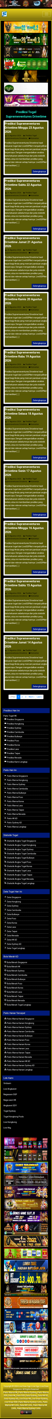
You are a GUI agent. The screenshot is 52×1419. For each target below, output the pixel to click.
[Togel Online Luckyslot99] (26, 1278)
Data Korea (11, 923)
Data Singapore (13, 897)
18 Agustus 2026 (14, 364)
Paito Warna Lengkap (16, 827)
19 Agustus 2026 (14, 307)
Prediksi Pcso (12, 741)
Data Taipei (11, 931)
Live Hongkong (10, 1122)
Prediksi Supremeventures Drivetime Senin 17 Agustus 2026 (23, 471)
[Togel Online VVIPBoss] (26, 27)
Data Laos (11, 927)
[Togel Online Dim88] (26, 39)
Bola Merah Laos (14, 992)
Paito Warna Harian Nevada (19, 1057)
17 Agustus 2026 (14, 422)
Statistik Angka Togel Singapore (21, 841)
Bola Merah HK (13, 966)
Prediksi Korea (13, 745)
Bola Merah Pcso (14, 983)
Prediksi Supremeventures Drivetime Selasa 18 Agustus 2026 (24, 413)
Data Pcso (11, 918)
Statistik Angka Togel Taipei (19, 875)
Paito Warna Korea (15, 801)
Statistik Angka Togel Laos (18, 870)
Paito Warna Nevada (15, 814)
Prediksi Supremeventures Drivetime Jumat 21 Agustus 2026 (23, 242)
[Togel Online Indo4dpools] (26, 1266)
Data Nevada (12, 935)
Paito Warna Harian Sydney (19, 1027)
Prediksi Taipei (13, 753)
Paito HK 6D (11, 818)
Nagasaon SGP (10, 1094)
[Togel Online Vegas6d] (26, 1192)
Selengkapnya (39, 171)
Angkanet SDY (10, 1105)
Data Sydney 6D (13, 944)
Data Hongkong (13, 902)
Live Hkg (7, 1128)
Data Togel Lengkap (15, 948)
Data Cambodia (13, 910)
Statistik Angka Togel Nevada (20, 879)
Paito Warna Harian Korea (18, 1044)
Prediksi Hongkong (15, 724)
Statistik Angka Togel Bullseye (20, 858)
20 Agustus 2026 (14, 250)
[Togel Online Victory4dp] (26, 1168)
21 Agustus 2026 (14, 193)
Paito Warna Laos (14, 805)
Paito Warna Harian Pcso (17, 1040)
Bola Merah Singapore (16, 962)
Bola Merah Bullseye (15, 979)
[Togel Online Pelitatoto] (26, 88)
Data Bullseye (12, 914)
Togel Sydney (9, 1111)
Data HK (11, 1395)
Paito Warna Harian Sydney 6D (20, 1065)
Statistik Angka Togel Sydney (20, 849)
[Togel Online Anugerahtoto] (26, 1315)
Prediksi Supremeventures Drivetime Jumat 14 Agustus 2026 (23, 642)
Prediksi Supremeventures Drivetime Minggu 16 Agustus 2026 (24, 528)
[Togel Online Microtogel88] (26, 1143)
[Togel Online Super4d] (26, 52)
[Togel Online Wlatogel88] (26, 1229)
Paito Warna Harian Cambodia (20, 1031)
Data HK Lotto (26, 1405)
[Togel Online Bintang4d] (26, 1217)
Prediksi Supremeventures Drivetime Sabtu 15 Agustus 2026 (23, 585)
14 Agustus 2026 (14, 593)
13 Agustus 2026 (14, 650)
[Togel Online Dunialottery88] (26, 1302)
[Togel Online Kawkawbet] (26, 1180)
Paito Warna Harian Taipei (18, 1053)
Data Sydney (12, 906)
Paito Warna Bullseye (16, 793)
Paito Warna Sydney (15, 784)
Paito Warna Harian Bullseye (19, 1036)
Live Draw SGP (11, 1402)
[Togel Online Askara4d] (26, 1204)
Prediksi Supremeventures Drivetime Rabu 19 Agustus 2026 (23, 356)
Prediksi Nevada (14, 758)
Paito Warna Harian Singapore (20, 1019)
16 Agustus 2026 (14, 479)
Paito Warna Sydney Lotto (30, 1402)
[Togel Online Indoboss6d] (26, 1155)
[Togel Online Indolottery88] (26, 1327)
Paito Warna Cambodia (17, 789)
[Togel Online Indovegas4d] (26, 1376)
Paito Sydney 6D (14, 822)
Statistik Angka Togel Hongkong (21, 845)
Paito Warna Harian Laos (17, 1048)
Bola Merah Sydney (15, 971)
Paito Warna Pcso (14, 797)
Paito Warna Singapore (17, 776)
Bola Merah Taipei (14, 996)
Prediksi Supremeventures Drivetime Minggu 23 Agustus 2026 (24, 127)
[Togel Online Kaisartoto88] (26, 1253)
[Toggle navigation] (46, 14)
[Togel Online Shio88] (26, 1364)
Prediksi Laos (12, 749)
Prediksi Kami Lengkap (16, 762)
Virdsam (7, 1083)
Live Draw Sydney (40, 1399)
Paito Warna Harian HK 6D (18, 1061)
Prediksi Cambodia (15, 732)
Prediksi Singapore (15, 719)
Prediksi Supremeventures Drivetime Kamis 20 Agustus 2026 (23, 299)
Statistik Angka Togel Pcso (18, 862)
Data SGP (20, 1395)
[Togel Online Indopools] (26, 1351)
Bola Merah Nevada (15, 1000)
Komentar (35, 138)
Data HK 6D (11, 940)
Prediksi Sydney (13, 728)
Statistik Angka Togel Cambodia (21, 853)
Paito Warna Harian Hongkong (20, 1023)
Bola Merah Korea (14, 988)
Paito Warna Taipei (15, 810)
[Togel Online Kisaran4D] (26, 64)
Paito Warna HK (10, 1392)
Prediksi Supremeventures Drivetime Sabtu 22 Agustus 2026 (23, 185)
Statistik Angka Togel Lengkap (20, 883)
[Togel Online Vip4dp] (26, 1290)
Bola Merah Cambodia (16, 975)
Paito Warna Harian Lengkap (19, 1070)
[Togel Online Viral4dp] (26, 101)
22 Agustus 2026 (14, 136)
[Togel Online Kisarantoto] (26, 76)
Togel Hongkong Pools (13, 1116)
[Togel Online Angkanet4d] (26, 1339)
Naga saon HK (9, 1100)
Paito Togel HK (10, 716)
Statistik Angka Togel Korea (19, 866)
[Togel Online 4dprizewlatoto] (26, 1241)
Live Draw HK (25, 1399)
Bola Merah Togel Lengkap (18, 1005)
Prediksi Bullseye (14, 736)
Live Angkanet (9, 1089)
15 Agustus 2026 (14, 536)
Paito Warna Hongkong (17, 780)
